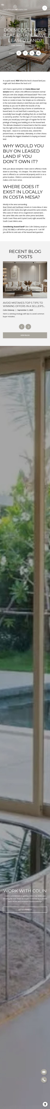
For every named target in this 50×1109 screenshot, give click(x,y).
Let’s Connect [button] (25, 909)
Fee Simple (18, 94)
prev (22, 326)
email (42, 226)
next (28, 326)
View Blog (25, 335)
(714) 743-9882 (9, 229)
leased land (32, 94)
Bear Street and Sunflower (13, 207)
